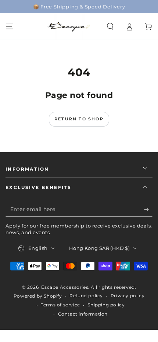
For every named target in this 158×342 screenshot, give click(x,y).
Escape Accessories (64, 287)
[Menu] (9, 26)
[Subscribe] (148, 209)
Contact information (83, 314)
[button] (110, 26)
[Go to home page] (69, 26)
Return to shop (79, 118)
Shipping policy (106, 305)
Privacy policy (127, 295)
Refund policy (86, 295)
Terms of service (60, 305)
